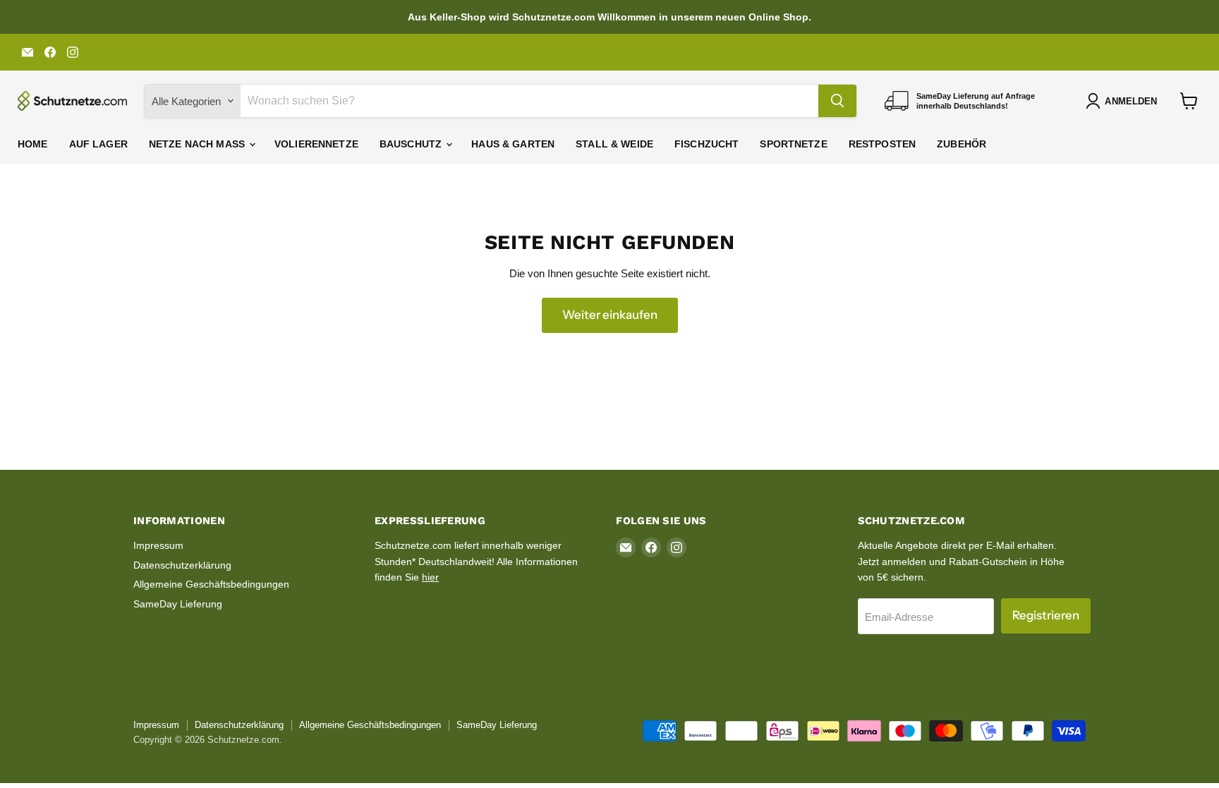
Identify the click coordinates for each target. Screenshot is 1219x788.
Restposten (882, 144)
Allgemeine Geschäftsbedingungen (211, 584)
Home (33, 144)
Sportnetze (793, 144)
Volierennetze (316, 144)
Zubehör (961, 144)
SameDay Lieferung (177, 604)
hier (430, 577)
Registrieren (1045, 615)
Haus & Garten (512, 144)
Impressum (158, 545)
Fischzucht (706, 144)
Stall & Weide (614, 144)
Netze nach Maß (198, 144)
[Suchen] (837, 101)
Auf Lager (98, 144)
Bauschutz (412, 144)
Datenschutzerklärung (182, 565)
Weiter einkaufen (609, 315)
